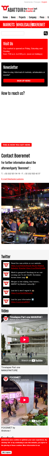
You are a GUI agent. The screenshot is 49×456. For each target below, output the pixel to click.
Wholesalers (23, 24)
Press (42, 17)
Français (37, 2)
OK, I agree (6, 452)
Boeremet (38, 24)
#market (22, 268)
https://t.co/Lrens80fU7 (20, 302)
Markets (9, 24)
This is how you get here (16, 144)
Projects (22, 17)
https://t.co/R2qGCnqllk (35, 268)
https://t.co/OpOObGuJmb (22, 293)
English (44, 2)
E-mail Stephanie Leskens (12, 178)
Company (32, 17)
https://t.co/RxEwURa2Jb (21, 265)
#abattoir (14, 268)
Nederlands (28, 2)
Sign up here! (24, 80)
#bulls (34, 265)
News (13, 17)
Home (5, 17)
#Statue (41, 265)
